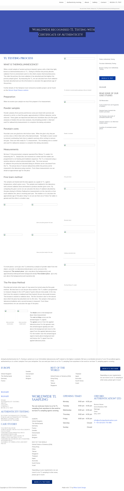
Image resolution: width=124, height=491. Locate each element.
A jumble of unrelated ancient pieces (107, 128)
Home (61, 2)
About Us (93, 8)
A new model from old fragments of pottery (109, 105)
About (87, 2)
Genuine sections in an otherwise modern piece (108, 122)
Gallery (94, 2)
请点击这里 (102, 87)
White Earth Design (79, 487)
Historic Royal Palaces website (18, 90)
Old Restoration (103, 100)
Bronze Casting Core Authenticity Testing (108, 68)
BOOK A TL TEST (115, 2)
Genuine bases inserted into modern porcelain (107, 111)
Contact (103, 2)
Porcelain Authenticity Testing (107, 63)
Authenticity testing (74, 2)
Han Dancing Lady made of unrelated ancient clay (107, 116)
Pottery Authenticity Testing (107, 59)
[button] (2, 32)
